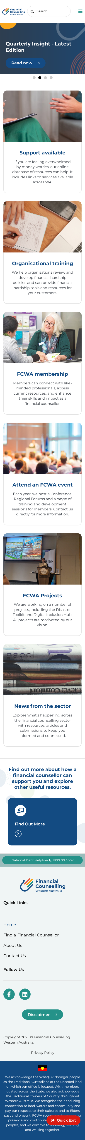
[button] (34, 77)
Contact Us (14, 955)
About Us (12, 945)
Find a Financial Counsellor (31, 935)
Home (9, 924)
